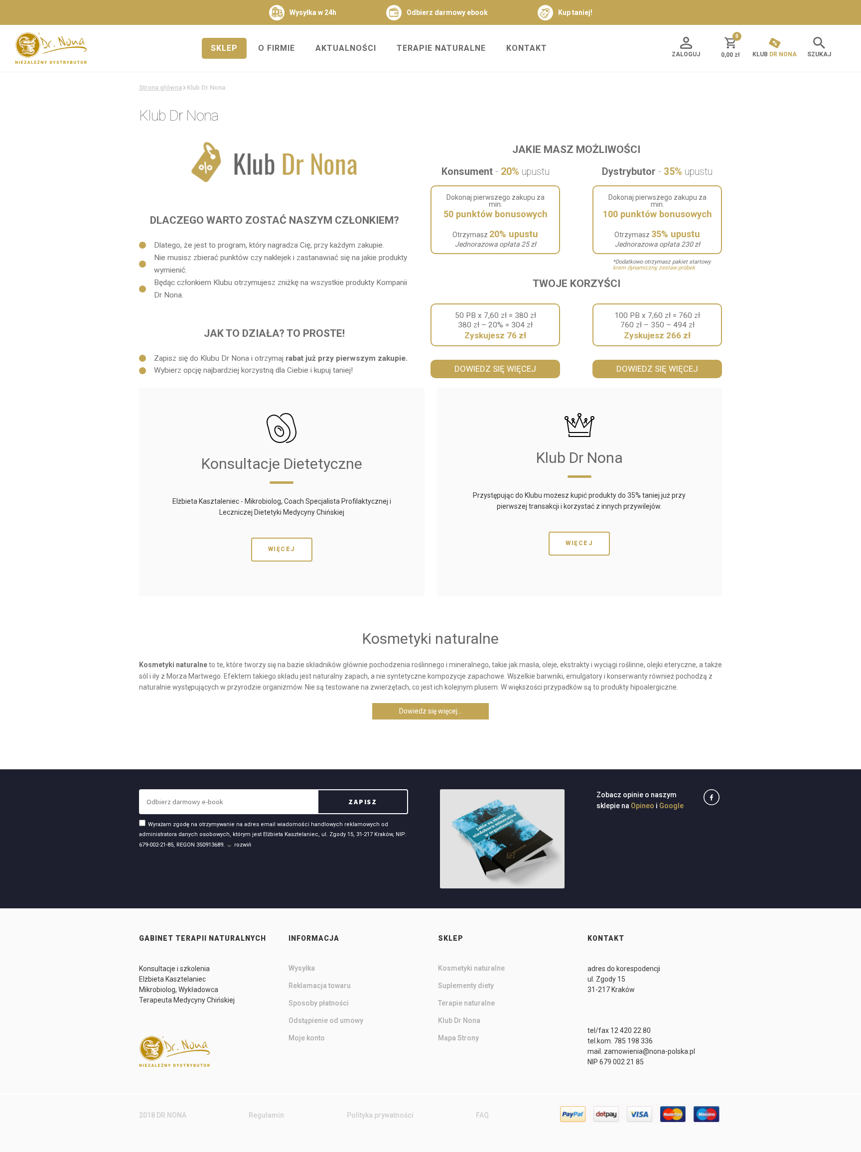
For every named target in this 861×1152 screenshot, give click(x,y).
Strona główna (160, 87)
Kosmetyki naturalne (471, 968)
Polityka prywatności (380, 1115)
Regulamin (266, 1115)
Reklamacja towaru (319, 986)
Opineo (642, 806)
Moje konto (306, 1038)
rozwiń (242, 845)
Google (671, 806)
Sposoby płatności (318, 1003)
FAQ (482, 1115)
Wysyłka (301, 968)
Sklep (224, 48)
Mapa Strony (458, 1038)
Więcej (281, 549)
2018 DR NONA (162, 1115)
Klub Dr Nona (459, 1020)
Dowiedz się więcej (495, 369)
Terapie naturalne (441, 48)
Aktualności (345, 48)
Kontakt (526, 48)
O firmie (276, 48)
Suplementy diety (466, 986)
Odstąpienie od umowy (325, 1020)
